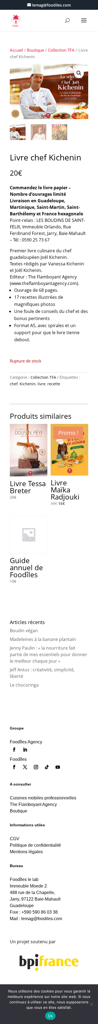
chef (14, 383)
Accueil (16, 50)
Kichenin (28, 383)
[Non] (91, 1004)
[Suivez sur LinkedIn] (25, 749)
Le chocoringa (24, 685)
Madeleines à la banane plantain (43, 639)
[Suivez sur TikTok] (46, 767)
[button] (79, 73)
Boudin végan (24, 631)
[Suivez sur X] (25, 767)
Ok (50, 1016)
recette (53, 383)
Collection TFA (61, 50)
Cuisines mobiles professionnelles (43, 798)
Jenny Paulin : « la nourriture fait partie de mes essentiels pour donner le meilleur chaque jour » (48, 654)
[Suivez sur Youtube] (57, 767)
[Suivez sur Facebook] (14, 749)
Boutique (35, 50)
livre (41, 383)
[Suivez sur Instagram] (36, 767)
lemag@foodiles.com (41, 918)
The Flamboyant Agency (33, 804)
